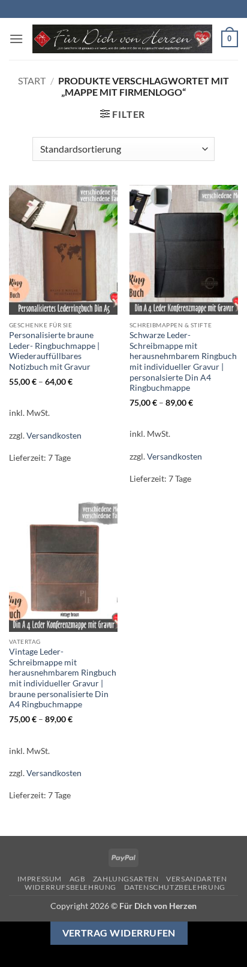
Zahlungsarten (126, 878)
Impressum (39, 878)
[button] (16, 38)
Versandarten (196, 878)
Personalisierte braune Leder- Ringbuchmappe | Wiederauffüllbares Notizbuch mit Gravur (54, 351)
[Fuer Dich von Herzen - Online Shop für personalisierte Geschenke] (122, 39)
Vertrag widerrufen (119, 933)
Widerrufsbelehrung (70, 887)
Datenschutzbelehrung (174, 887)
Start (32, 80)
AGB (78, 878)
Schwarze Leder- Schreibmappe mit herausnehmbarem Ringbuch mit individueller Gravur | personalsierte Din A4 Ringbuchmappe (183, 361)
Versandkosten (54, 435)
